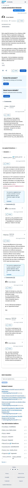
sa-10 (3, 65)
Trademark (7, 481)
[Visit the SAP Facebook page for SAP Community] (10, 469)
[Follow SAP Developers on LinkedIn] (17, 469)
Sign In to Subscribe (19, 10)
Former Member (10, 17)
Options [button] (25, 10)
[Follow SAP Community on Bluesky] (12, 469)
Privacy (7, 473)
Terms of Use (21, 473)
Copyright (7, 477)
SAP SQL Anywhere (5, 26)
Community (9, 2)
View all (3, 462)
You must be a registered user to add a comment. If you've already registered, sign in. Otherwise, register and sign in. (14, 195)
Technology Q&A (6, 5)
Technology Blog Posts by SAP (10, 393)
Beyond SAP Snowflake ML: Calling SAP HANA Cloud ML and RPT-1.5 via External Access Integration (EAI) (13, 410)
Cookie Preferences (7, 484)
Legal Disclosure (21, 477)
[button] (18, 21)
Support (21, 481)
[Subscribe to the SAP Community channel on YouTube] (15, 469)
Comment (23, 70)
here (11, 129)
